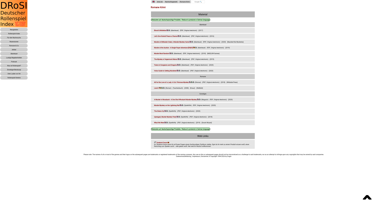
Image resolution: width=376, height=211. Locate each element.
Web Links (202, 136)
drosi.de (160, 2)
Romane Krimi (185, 2)
